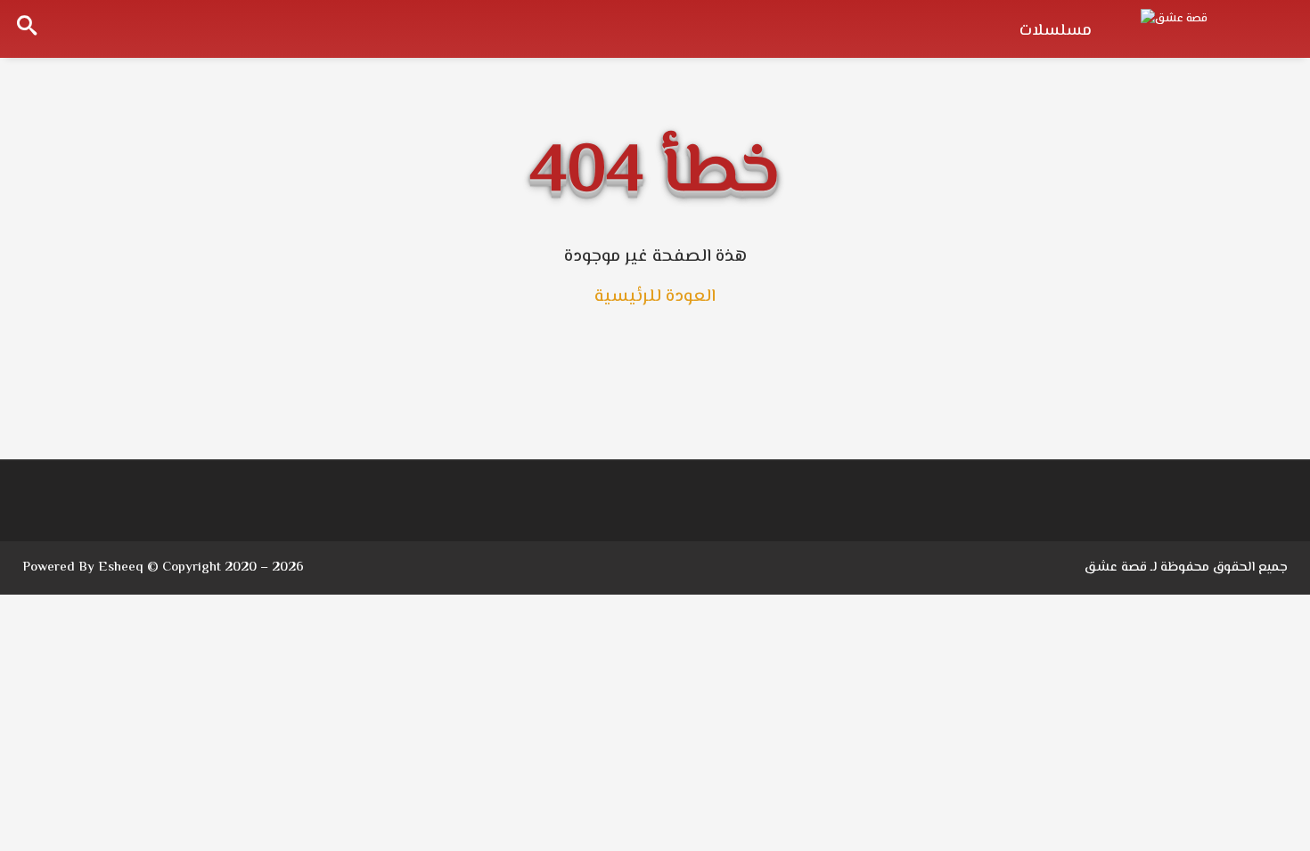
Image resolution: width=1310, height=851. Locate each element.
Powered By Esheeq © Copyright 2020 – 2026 (163, 567)
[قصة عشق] (1212, 27)
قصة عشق (1116, 567)
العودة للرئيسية (655, 297)
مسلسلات (1055, 31)
